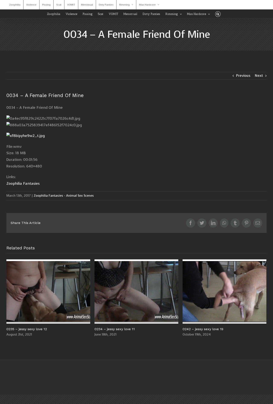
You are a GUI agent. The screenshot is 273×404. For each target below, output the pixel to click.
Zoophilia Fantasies (23, 183)
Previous (243, 75)
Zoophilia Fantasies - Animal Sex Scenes (64, 195)
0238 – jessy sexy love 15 (224, 291)
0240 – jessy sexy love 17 (48, 291)
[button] (218, 14)
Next (259, 75)
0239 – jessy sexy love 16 (136, 291)
